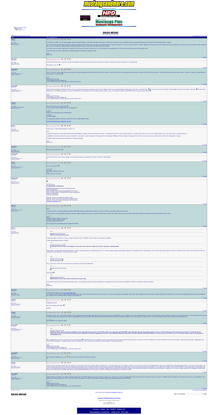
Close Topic (107, 392)
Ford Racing (19, 28)
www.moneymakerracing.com (54, 201)
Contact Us (100, 398)
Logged (205, 57)
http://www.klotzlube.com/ (69, 292)
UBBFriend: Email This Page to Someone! (22, 35)
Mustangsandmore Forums (21, 27)
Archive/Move (114, 392)
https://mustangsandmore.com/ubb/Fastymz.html (59, 121)
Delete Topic (120, 392)
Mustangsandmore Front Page (112, 398)
